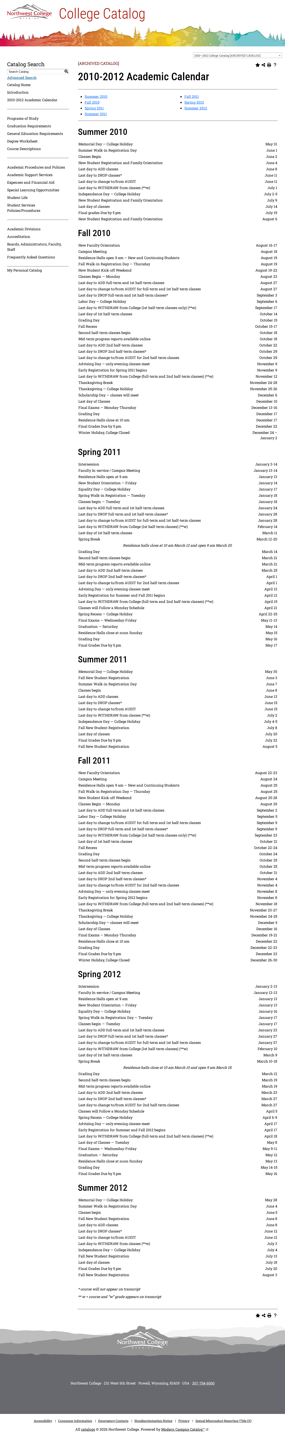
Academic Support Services (30, 174)
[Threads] (162, 1398)
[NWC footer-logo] (142, 1340)
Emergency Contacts (113, 1421)
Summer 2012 (195, 108)
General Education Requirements (35, 133)
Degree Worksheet (22, 141)
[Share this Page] (263, 65)
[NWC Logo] (29, 10)
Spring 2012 (194, 102)
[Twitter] (135, 1398)
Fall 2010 (92, 102)
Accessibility (43, 1421)
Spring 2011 (94, 108)
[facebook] (122, 1398)
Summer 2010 (96, 96)
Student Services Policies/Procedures (23, 208)
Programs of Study (23, 118)
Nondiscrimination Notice (153, 1421)
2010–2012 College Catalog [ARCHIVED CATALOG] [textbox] (227, 56)
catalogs (88, 1429)
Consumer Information (75, 1421)
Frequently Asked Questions (31, 257)
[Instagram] (109, 1398)
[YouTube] (149, 1398)
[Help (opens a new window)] (275, 65)
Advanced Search (22, 77)
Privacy (183, 1421)
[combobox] (237, 55)
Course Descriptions (24, 148)
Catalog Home (19, 84)
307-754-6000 (203, 1383)
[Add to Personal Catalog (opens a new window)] (257, 65)
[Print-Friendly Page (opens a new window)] (269, 65)
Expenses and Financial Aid (31, 182)
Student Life (17, 197)
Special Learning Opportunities (33, 189)
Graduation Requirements (29, 126)
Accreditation (18, 236)
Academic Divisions (24, 229)
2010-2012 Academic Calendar (32, 99)
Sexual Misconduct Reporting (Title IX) (223, 1421)
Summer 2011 (96, 113)
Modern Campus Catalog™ (183, 1429)
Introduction (18, 92)
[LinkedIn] (175, 1398)
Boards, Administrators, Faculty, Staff (34, 247)
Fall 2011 (191, 96)
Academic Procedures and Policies (36, 167)
